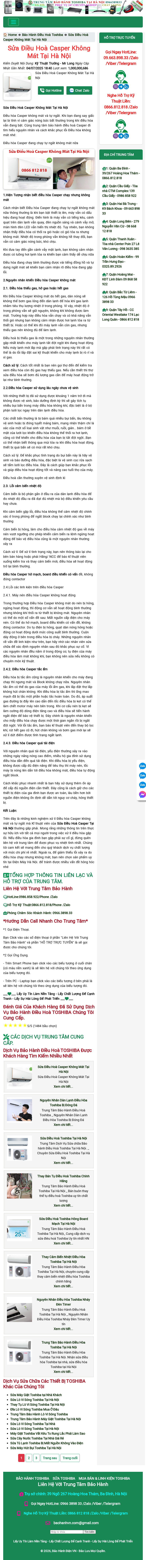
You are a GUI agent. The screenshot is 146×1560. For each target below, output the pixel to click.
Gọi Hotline (54, 90)
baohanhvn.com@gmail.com (76, 1522)
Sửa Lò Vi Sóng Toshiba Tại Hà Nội (34, 1399)
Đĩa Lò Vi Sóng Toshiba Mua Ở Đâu (34, 1409)
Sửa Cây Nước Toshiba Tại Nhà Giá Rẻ (37, 1438)
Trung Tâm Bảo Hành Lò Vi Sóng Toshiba (39, 1414)
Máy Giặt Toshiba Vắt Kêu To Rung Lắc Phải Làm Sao (47, 1433)
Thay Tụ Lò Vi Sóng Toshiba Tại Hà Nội (37, 1404)
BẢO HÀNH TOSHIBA (32, 1478)
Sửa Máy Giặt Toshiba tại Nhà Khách (36, 1395)
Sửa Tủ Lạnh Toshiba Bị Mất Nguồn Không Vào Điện (46, 1443)
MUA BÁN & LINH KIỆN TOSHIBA (104, 1478)
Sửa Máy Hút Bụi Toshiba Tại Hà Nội (35, 1448)
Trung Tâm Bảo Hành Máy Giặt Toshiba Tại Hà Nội (45, 1419)
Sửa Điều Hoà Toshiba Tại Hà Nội (63, 1138)
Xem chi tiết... (63, 1086)
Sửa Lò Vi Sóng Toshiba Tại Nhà (32, 1424)
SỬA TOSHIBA (64, 1478)
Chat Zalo (82, 90)
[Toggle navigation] (13, 22)
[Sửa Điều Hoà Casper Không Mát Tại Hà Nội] (17, 86)
